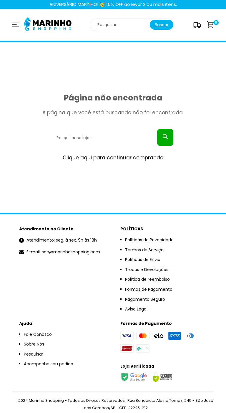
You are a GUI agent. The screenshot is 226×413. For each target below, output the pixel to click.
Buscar (162, 25)
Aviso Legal (136, 309)
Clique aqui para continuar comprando (113, 157)
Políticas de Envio (142, 259)
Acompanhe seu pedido (48, 364)
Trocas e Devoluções (146, 269)
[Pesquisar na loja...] (165, 137)
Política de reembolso (147, 279)
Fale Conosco (38, 334)
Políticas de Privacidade (149, 240)
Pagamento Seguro (145, 299)
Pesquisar (33, 354)
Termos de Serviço (144, 250)
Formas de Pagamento (148, 289)
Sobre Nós (34, 344)
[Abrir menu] (15, 24)
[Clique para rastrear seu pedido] (196, 25)
